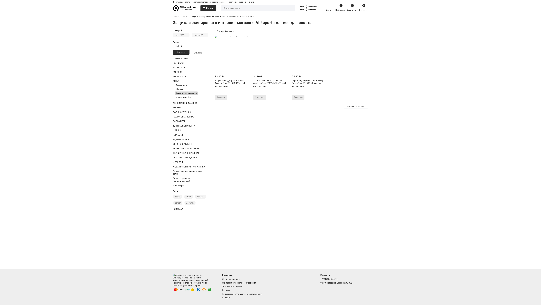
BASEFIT (200, 197)
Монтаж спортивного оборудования (209, 2)
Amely (177, 197)
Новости (226, 298)
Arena (188, 197)
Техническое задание (236, 2)
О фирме (252, 2)
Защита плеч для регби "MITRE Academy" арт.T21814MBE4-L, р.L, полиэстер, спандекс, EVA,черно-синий (233, 83)
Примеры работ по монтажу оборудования (242, 294)
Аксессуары (181, 85)
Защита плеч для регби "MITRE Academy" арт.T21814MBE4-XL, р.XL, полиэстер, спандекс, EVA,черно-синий (271, 83)
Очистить (198, 52)
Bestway (190, 203)
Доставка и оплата (181, 2)
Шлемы (179, 89)
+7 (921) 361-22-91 (308, 9)
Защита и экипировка (186, 93)
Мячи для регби (183, 97)
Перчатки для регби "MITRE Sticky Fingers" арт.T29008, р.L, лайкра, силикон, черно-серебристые (307, 83)
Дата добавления (225, 31)
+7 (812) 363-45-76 (308, 6)
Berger (178, 203)
